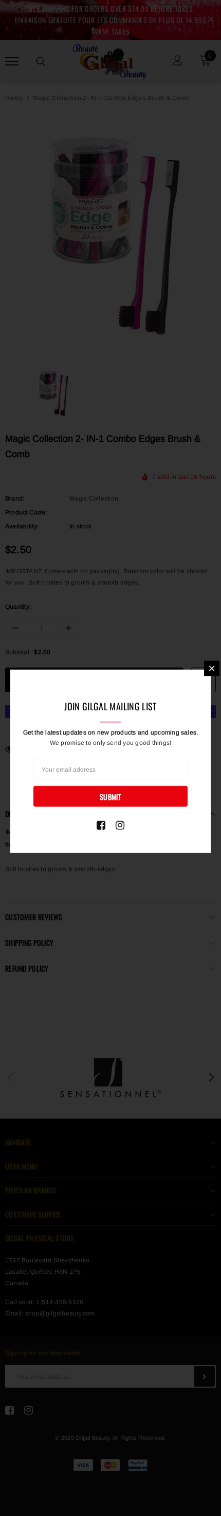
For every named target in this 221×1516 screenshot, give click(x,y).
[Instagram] (120, 825)
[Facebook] (101, 825)
